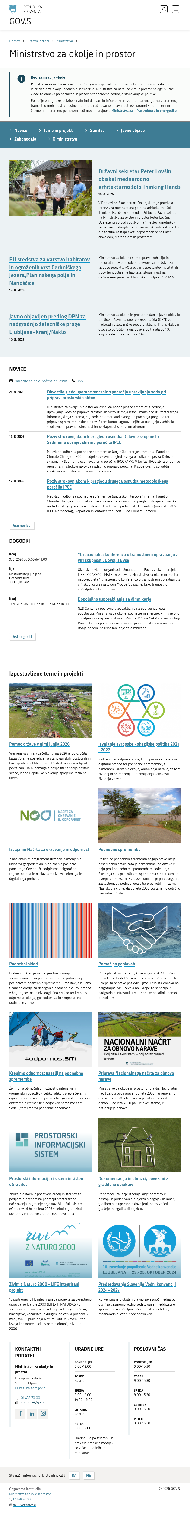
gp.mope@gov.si (33, 1402)
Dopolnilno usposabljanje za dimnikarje (114, 599)
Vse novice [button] (22, 525)
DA (74, 1475)
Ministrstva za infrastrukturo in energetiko (144, 110)
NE (88, 1475)
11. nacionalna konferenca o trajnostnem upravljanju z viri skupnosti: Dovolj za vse (128, 557)
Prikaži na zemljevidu (31, 1388)
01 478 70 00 (30, 1398)
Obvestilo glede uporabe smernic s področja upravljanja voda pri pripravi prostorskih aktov (106, 395)
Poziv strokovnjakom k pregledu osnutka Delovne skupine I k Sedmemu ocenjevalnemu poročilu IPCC (103, 439)
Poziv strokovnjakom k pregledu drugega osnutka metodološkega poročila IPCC (107, 484)
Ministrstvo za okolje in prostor (30, 1494)
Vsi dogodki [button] (22, 636)
